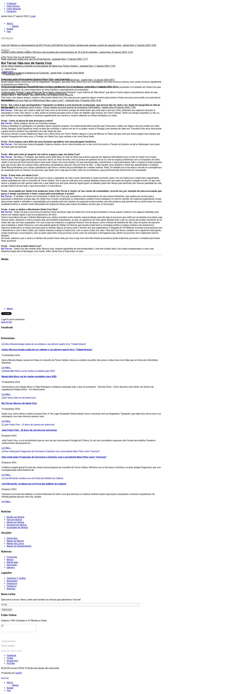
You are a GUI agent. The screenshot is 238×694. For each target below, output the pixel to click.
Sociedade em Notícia (17, 527)
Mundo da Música (15, 541)
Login (33, 16)
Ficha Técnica (13, 6)
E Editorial (11, 3)
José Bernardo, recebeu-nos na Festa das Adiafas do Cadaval (34, 483)
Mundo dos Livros (15, 543)
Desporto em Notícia (17, 525)
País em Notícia (14, 519)
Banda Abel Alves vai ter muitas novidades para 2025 (29, 376)
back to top (6, 322)
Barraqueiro (12, 581)
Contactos (11, 11)
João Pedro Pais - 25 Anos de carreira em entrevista (29, 430)
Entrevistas (7, 71)
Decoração (12, 565)
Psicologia (12, 557)
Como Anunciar (14, 8)
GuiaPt (18, 673)
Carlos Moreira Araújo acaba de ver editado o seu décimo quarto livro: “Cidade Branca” (47, 349)
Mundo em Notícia (15, 522)
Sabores (11, 567)
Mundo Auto (12, 562)
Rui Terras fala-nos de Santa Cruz (19, 403)
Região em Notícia (15, 517)
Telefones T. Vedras (16, 578)
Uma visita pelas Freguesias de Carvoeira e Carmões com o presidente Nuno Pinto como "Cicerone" (54, 457)
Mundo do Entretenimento (19, 546)
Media (10, 308)
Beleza (10, 559)
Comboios (12, 586)
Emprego (11, 588)
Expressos (12, 583)
